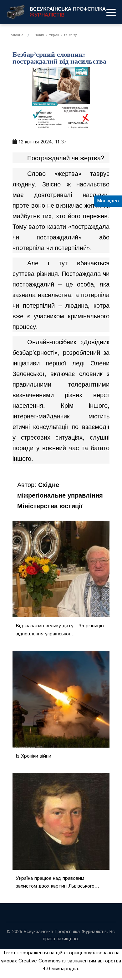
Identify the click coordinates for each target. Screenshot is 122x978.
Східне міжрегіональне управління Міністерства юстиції (60, 495)
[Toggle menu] (111, 12)
